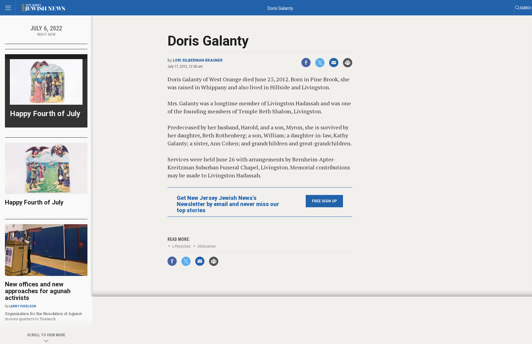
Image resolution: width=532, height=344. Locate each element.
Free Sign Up (324, 201)
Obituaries (206, 246)
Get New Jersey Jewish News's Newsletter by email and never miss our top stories (228, 204)
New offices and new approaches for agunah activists (38, 291)
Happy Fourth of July (45, 113)
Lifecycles (181, 246)
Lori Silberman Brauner (198, 60)
